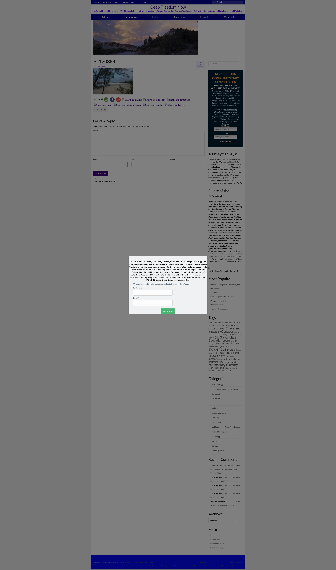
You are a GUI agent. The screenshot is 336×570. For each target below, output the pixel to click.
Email (136, 298)
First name (137, 288)
